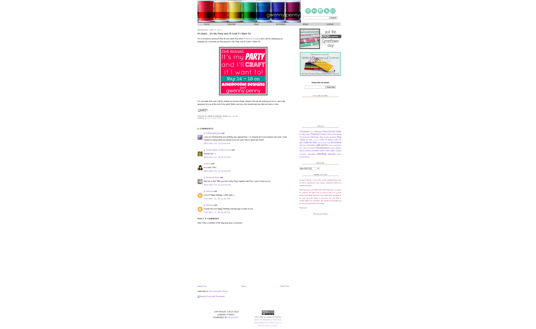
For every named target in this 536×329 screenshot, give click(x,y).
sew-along (312, 154)
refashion (303, 154)
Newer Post (202, 286)
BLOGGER (233, 317)
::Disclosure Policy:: (320, 214)
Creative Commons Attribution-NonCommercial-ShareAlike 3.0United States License (268, 322)
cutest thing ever (324, 142)
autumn (333, 137)
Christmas (304, 131)
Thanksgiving (304, 137)
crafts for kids (310, 142)
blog (207, 118)
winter (339, 154)
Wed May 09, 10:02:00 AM (217, 171)
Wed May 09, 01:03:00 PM (217, 185)
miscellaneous (322, 148)
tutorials (332, 154)
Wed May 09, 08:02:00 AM (217, 157)
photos (302, 151)
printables (316, 151)
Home (243, 286)
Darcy (208, 164)
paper (333, 148)
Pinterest (315, 134)
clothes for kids (305, 140)
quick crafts (325, 151)
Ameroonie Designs (251, 39)
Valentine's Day (316, 137)
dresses (302, 145)
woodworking (304, 157)
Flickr (311, 132)
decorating (336, 142)
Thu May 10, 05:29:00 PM (217, 212)
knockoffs (310, 148)
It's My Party (217, 118)
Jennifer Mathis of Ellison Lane (218, 150)
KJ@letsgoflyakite (213, 133)
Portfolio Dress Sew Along (330, 134)
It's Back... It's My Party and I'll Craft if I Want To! (224, 33)
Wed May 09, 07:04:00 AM (217, 143)
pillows (308, 151)
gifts (318, 145)
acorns (326, 137)
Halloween (318, 132)
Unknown (209, 191)
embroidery (311, 145)
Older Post (284, 286)
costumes (316, 140)
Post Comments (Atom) (218, 291)
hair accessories (335, 145)
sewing (321, 153)
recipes (338, 151)
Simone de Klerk (212, 177)
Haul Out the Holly (332, 131)
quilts (332, 151)
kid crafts (303, 148)
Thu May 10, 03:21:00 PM (217, 199)
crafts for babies (326, 140)
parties (338, 148)
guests (324, 145)
